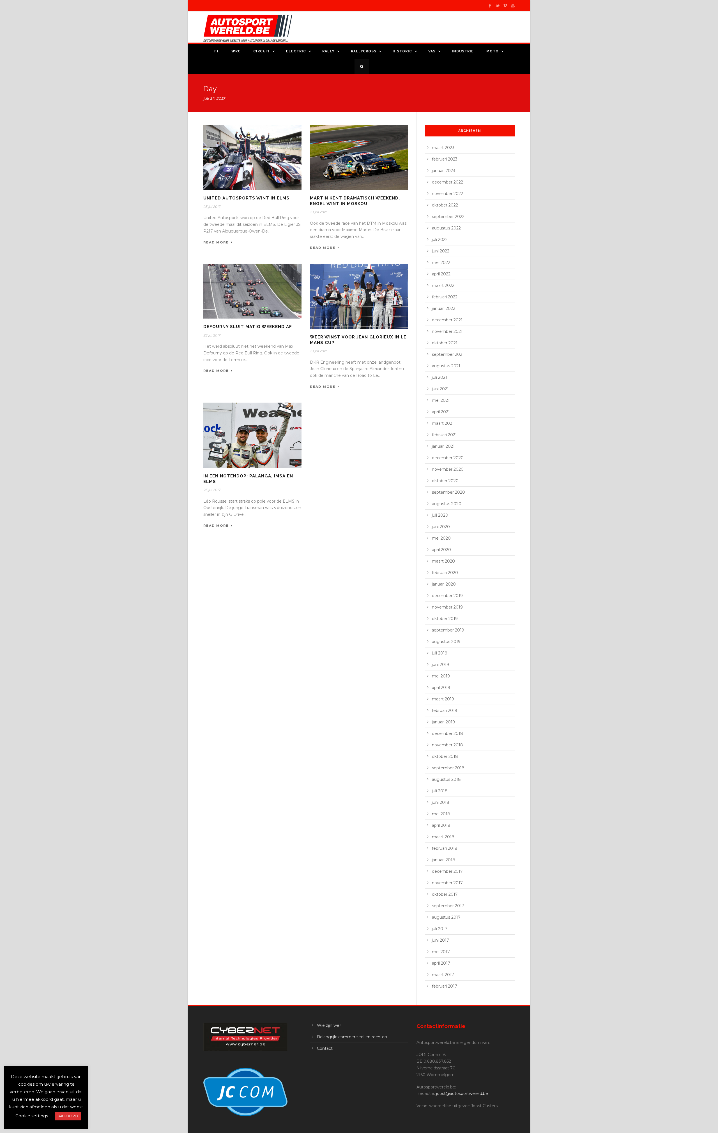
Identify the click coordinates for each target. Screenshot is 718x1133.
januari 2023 (443, 170)
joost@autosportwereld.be (462, 1093)
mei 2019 (441, 676)
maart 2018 (443, 836)
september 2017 (448, 905)
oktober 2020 (445, 480)
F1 (216, 51)
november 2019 (447, 607)
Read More (216, 242)
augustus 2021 (446, 365)
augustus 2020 (446, 503)
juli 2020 (440, 515)
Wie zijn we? (329, 1025)
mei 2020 (441, 538)
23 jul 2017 (211, 207)
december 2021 (447, 319)
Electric (296, 51)
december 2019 (447, 595)
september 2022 (448, 216)
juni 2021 (440, 388)
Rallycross (363, 51)
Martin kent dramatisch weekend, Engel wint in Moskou (355, 201)
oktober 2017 (445, 894)
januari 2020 (444, 584)
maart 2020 (443, 561)
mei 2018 (441, 813)
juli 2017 (439, 928)
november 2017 (447, 882)
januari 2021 (443, 446)
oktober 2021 (444, 342)
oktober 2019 (445, 618)
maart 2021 (443, 423)
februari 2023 (444, 159)
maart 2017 (443, 974)
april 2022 (441, 274)
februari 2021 (444, 434)
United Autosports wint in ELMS (246, 198)
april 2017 (441, 963)
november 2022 (447, 193)
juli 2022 (440, 239)
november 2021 (447, 331)
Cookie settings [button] (31, 1115)
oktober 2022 (445, 205)
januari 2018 (443, 859)
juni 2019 (440, 664)
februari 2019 (444, 710)
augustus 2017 (446, 917)
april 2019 (441, 687)
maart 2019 (443, 699)
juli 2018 (440, 790)
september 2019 (448, 630)
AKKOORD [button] (68, 1116)
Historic (402, 51)
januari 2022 (443, 308)
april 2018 (441, 825)
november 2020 (448, 469)
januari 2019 (443, 722)
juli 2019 (439, 653)
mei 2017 (441, 951)
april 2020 (441, 549)
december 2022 (447, 182)
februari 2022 (444, 296)
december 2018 (447, 733)
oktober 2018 (445, 756)
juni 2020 (441, 526)
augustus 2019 (446, 641)
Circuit (261, 51)
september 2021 (448, 354)
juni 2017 (440, 940)
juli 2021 (439, 377)
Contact (325, 1048)
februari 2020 (445, 572)
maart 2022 (443, 285)
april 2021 (441, 411)
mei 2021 (441, 400)
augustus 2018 (446, 779)
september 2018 (448, 767)
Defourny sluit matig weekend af (247, 326)
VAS (432, 51)
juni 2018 (440, 802)
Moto (492, 51)
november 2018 (447, 744)
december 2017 (447, 871)
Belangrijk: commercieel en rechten (352, 1036)
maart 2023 (443, 147)
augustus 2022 (446, 228)
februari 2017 (444, 986)
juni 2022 (440, 251)
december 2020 (448, 457)
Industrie (463, 51)
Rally (328, 51)
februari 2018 (444, 848)
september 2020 (448, 492)
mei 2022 (441, 262)
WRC (236, 51)
